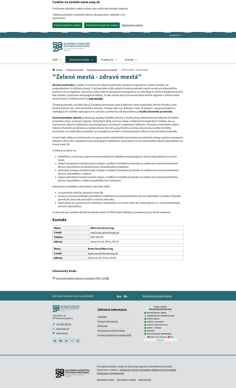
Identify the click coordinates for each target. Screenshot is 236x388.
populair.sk (160, 340)
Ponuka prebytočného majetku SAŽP (114, 335)
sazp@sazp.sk (62, 328)
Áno (119, 296)
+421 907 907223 (63, 324)
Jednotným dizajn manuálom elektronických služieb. (148, 369)
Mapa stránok (144, 379)
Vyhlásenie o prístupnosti (110, 373)
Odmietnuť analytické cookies (102, 25)
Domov (59, 69)
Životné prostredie (80, 59)
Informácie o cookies (126, 379)
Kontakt (129, 59)
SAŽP (55, 59)
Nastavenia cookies (132, 25)
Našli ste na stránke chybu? (157, 296)
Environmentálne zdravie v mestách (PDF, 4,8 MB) (82, 278)
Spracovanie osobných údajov (111, 330)
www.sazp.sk (62, 333)
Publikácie (102, 316)
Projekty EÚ (107, 59)
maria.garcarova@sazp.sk (104, 232)
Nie (125, 296)
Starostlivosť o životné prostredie (102, 69)
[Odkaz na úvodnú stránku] (72, 47)
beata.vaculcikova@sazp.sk (103, 253)
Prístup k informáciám (108, 321)
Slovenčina (174, 35)
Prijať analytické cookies (67, 25)
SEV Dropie (103, 325)
